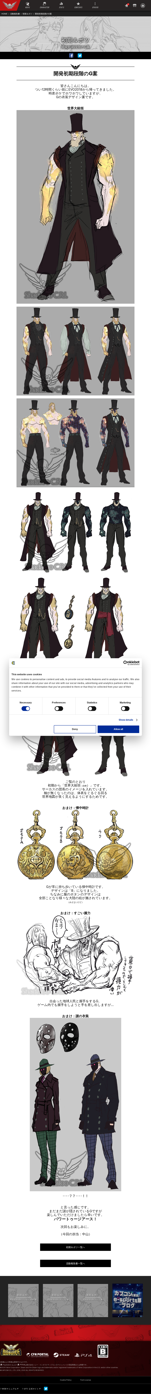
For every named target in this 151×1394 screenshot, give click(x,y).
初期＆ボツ (27, 14)
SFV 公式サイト (31, 1389)
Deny (75, 729)
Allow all (118, 729)
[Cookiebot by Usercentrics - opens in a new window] (126, 662)
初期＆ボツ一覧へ (75, 1247)
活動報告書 (15, 14)
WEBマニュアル (9, 1389)
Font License (85, 1380)
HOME (4, 14)
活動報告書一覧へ (75, 1263)
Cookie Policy (66, 1380)
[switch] (59, 708)
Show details (126, 720)
